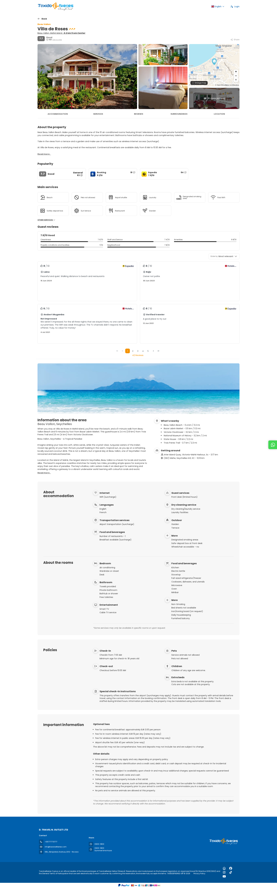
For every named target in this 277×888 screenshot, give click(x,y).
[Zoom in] (236, 71)
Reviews (138, 113)
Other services (45, 220)
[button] (214, 61)
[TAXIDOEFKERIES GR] (223, 841)
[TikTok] (231, 872)
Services (98, 113)
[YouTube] (224, 876)
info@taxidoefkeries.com (56, 847)
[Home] (224, 868)
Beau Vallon (44, 24)
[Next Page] (153, 351)
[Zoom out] (236, 76)
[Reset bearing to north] (236, 80)
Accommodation (58, 113)
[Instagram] (224, 872)
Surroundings (179, 113)
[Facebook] (231, 868)
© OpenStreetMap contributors (227, 85)
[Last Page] (158, 351)
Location (219, 113)
